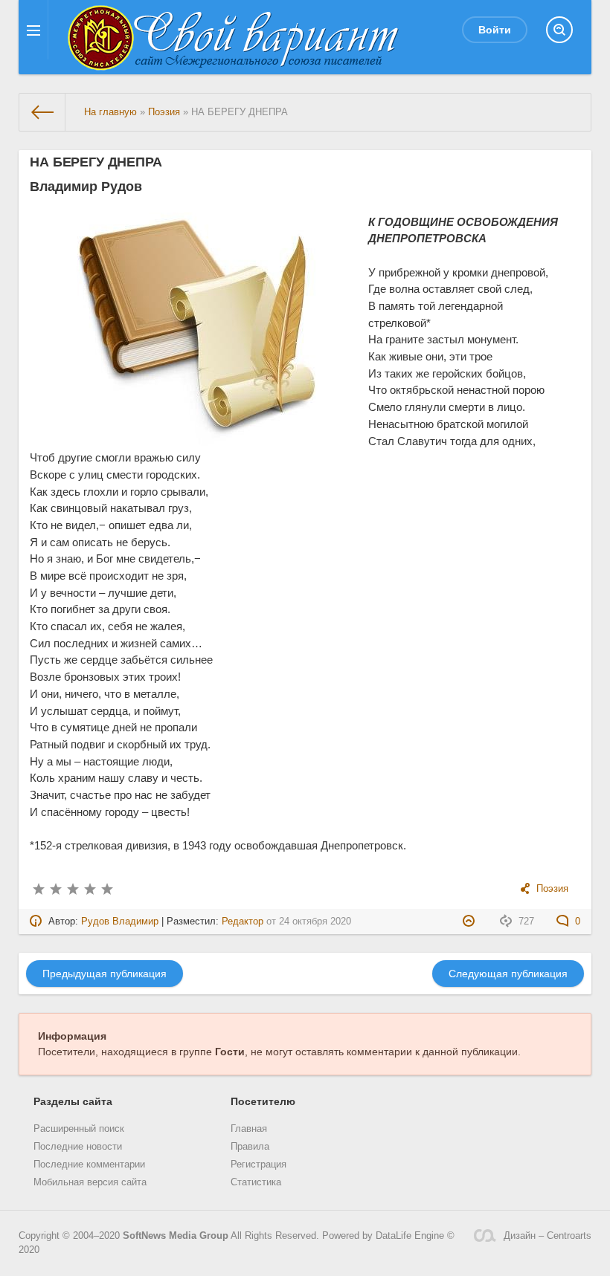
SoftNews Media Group (175, 1236)
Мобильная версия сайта (90, 1182)
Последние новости (77, 1146)
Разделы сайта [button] (72, 1101)
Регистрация (258, 1164)
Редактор (242, 921)
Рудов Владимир (119, 921)
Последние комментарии (89, 1164)
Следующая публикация (508, 973)
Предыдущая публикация (104, 973)
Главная (249, 1129)
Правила (250, 1146)
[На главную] (42, 112)
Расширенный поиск (78, 1129)
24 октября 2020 (315, 921)
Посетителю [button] (263, 1101)
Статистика (256, 1182)
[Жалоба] (470, 921)
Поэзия (552, 889)
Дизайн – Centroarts (547, 1236)
